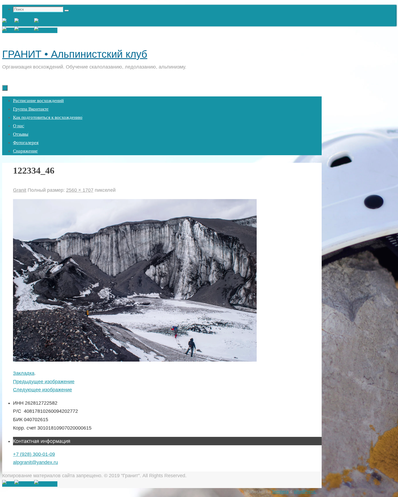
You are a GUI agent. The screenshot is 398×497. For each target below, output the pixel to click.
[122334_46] (135, 360)
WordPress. (305, 491)
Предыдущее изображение (43, 381)
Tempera (280, 491)
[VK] (8, 22)
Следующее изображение (42, 389)
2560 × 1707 (79, 190)
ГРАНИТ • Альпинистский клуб (74, 54)
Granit (19, 190)
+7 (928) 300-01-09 (34, 454)
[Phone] (24, 22)
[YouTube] (45, 22)
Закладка (23, 373)
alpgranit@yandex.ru (35, 462)
